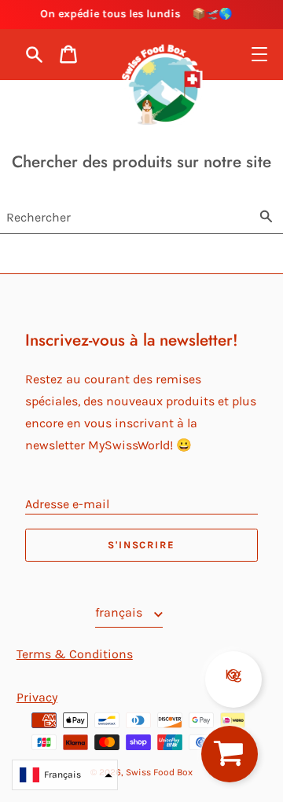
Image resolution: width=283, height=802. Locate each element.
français (120, 612)
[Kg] (233, 657)
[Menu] (259, 54)
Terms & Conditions (75, 653)
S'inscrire (142, 545)
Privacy (37, 697)
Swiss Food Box (159, 772)
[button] (65, 775)
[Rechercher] (265, 215)
